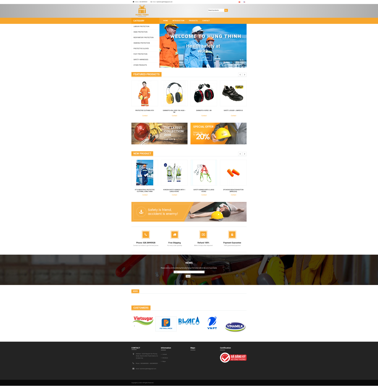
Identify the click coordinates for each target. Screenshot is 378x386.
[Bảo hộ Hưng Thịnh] (142, 11)
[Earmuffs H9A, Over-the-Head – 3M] (174, 93)
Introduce (165, 358)
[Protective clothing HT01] (144, 93)
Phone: (138, 363)
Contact (164, 354)
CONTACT (135, 348)
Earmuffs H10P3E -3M (203, 110)
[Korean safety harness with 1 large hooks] (174, 172)
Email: (137, 368)
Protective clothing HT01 (144, 110)
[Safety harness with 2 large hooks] (203, 172)
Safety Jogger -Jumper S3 (233, 110)
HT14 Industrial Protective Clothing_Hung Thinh (145, 190)
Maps (164, 361)
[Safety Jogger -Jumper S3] (233, 93)
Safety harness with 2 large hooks (203, 190)
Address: (138, 353)
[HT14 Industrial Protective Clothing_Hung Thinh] (144, 172)
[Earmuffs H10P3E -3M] (203, 93)
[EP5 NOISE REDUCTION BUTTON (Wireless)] (233, 172)
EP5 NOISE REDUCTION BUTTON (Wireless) (233, 190)
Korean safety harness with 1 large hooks (174, 190)
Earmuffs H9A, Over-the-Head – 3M (174, 111)
